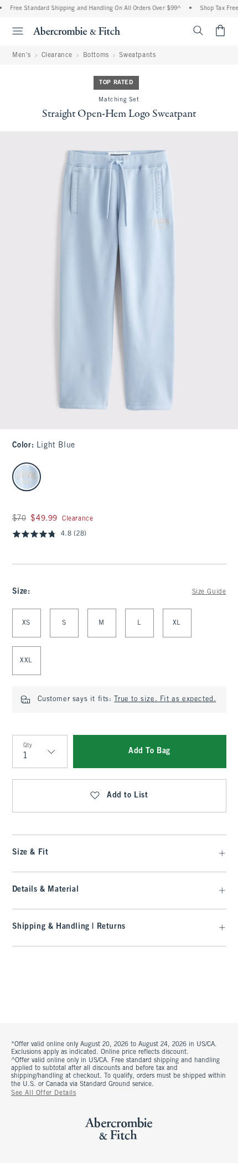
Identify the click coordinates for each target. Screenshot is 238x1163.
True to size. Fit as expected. (165, 699)
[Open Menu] (13, 31)
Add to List (127, 795)
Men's (21, 55)
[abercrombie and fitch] (76, 30)
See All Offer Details (43, 1093)
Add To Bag (149, 751)
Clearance (57, 55)
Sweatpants (137, 55)
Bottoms (96, 55)
